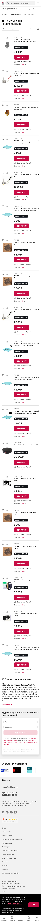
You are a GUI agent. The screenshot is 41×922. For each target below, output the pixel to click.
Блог (34, 9)
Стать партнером (8, 854)
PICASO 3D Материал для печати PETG (25, 547)
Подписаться (20, 733)
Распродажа (6, 847)
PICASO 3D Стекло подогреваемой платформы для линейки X (26, 142)
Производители (7, 835)
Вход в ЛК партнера (9, 858)
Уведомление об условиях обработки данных (18, 752)
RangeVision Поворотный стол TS (26, 445)
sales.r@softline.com (10, 787)
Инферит (28, 9)
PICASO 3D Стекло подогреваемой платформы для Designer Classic (26, 209)
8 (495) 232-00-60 (9, 793)
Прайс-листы (6, 832)
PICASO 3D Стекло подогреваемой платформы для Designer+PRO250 (26, 648)
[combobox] (10, 29)
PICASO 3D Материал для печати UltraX (25, 615)
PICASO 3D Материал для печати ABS (25, 243)
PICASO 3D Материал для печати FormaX (25, 479)
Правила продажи (8, 888)
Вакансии (5, 865)
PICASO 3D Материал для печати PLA (25, 277)
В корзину (21, 57)
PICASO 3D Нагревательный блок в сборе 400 (26, 176)
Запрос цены (20, 9)
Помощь (5, 869)
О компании (6, 862)
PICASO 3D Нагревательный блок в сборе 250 (26, 74)
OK (33, 905)
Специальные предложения (12, 839)
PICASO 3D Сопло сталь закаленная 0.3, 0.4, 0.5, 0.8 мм (25, 40)
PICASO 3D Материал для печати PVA (25, 581)
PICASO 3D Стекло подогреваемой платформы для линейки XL (26, 378)
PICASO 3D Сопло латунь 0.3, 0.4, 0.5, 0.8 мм (26, 108)
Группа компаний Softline (10, 873)
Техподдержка (7, 843)
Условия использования (11, 883)
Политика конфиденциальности (13, 886)
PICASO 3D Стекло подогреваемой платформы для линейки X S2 (26, 344)
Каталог (4, 828)
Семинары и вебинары (10, 850)
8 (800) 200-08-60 (9, 9)
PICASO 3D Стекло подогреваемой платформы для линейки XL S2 (26, 412)
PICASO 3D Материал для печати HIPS (25, 513)
